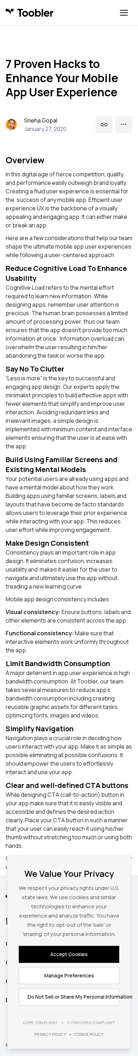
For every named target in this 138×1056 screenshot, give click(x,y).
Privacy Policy (50, 1034)
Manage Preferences (69, 975)
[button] (123, 12)
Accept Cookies (69, 954)
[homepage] (29, 13)
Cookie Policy (89, 1034)
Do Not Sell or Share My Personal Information (73, 996)
